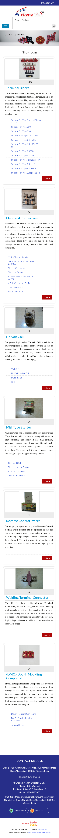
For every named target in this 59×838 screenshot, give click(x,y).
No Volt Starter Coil (20, 373)
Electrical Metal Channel (19, 467)
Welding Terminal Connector (27, 597)
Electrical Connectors (22, 218)
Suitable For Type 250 (21, 131)
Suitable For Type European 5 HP (25, 172)
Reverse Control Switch (23, 521)
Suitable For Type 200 (21, 127)
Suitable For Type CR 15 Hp (23, 140)
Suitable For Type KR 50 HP (23, 168)
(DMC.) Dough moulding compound (24, 676)
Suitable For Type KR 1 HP (22, 155)
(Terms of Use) (42, 829)
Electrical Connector (17, 272)
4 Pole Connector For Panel (20, 283)
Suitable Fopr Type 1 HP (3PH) (24, 135)
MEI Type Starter (18, 427)
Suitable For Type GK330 (22, 151)
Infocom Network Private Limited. (39, 832)
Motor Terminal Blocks (18, 257)
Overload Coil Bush (17, 475)
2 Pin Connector (15, 287)
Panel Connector (16, 291)
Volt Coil (15, 369)
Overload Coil (14, 463)
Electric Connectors (17, 268)
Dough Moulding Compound (23, 714)
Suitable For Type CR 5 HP (23, 164)
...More (47, 179)
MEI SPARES (16, 377)
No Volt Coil (15, 337)
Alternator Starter (16, 471)
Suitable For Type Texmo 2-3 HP (25, 160)
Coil (13, 382)
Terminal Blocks (17, 88)
